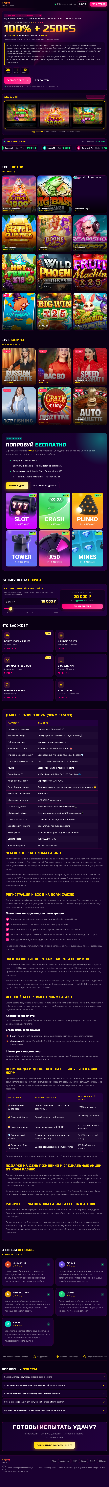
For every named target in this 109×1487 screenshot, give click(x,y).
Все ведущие (9, 344)
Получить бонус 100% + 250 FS (54, 1445)
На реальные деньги (44, 485)
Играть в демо (17, 485)
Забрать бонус (15, 80)
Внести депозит (82, 606)
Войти (82, 4)
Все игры (7, 171)
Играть (44, 1479)
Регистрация (98, 4)
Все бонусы (42, 80)
